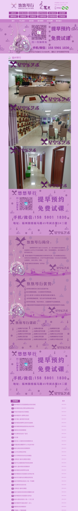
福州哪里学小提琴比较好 (21, 415)
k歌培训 (13, 13)
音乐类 (31, 21)
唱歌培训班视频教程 (20, 430)
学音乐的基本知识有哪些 (21, 412)
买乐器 (16, 437)
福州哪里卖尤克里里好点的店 (23, 495)
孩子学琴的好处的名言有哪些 (23, 455)
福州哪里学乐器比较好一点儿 (23, 503)
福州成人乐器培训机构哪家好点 (23, 441)
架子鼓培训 (52, 13)
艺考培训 (62, 16)
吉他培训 (23, 16)
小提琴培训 (42, 16)
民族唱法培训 (33, 13)
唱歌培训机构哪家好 (20, 506)
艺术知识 (15, 401)
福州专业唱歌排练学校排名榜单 (23, 463)
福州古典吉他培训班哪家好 (22, 448)
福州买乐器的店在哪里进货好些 (23, 477)
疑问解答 (40, 21)
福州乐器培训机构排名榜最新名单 (24, 492)
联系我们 (59, 21)
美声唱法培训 (42, 13)
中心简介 (22, 21)
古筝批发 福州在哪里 (20, 488)
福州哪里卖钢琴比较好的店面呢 (23, 423)
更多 (63, 401)
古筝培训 (33, 16)
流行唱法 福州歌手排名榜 (21, 419)
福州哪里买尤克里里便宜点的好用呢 (25, 404)
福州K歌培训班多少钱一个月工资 (24, 499)
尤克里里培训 (52, 16)
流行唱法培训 (23, 13)
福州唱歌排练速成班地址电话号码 (24, 426)
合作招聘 (50, 21)
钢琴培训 (13, 16)
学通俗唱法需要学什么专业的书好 (24, 444)
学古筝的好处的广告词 (20, 434)
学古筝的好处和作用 (20, 485)
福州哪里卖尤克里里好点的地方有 (24, 474)
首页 (13, 21)
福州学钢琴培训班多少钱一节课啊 (24, 481)
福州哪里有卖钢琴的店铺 (21, 470)
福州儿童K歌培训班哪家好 (22, 466)
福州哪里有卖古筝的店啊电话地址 (24, 408)
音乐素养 (62, 13)
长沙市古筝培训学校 (20, 452)
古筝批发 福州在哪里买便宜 (22, 459)
